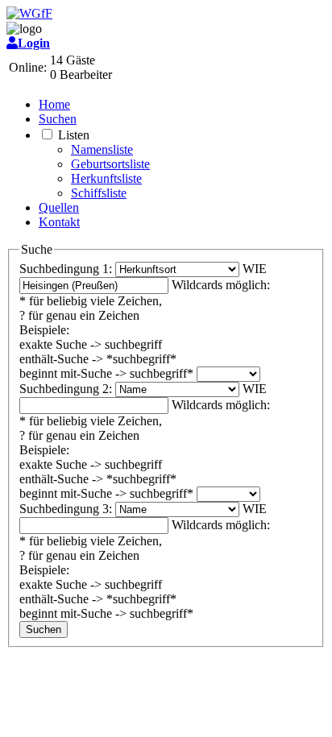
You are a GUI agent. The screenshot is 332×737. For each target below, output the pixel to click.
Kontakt (59, 222)
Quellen (59, 207)
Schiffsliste (99, 193)
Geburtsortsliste (110, 164)
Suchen (58, 119)
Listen (73, 135)
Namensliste (102, 149)
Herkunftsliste (106, 178)
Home (54, 104)
